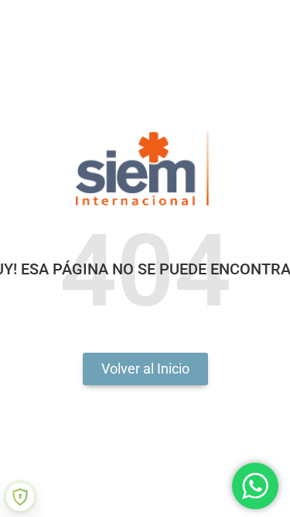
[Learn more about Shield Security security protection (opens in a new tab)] (20, 497)
